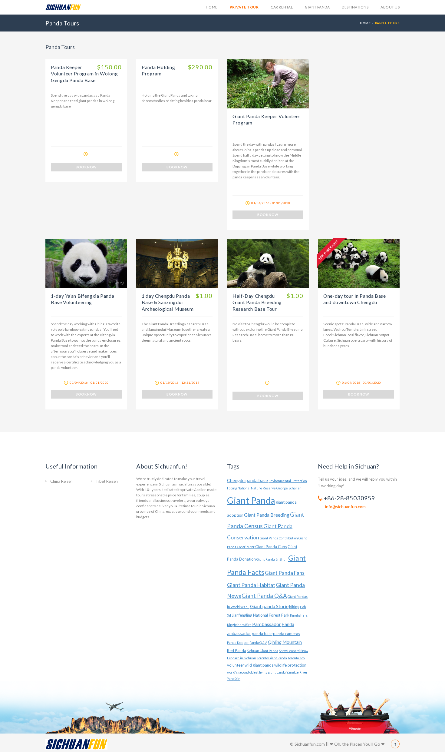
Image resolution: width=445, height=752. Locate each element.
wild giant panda (259, 665)
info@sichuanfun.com (345, 506)
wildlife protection (290, 665)
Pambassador (266, 624)
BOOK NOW (86, 167)
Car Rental (282, 7)
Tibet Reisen (107, 481)
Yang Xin (233, 679)
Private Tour (244, 7)
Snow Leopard (289, 651)
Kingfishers (299, 615)
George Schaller (288, 488)
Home (212, 7)
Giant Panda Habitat (251, 584)
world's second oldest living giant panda (256, 672)
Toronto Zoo (296, 658)
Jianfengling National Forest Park (260, 615)
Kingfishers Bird (239, 625)
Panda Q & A (258, 642)
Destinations (355, 7)
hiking (294, 606)
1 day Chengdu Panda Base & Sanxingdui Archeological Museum (168, 302)
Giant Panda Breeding (266, 515)
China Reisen (61, 481)
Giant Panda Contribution (279, 538)
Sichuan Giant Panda (262, 651)
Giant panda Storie (269, 606)
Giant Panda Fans (285, 573)
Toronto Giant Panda (272, 658)
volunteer (235, 665)
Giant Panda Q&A (264, 595)
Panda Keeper (238, 642)
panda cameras (286, 633)
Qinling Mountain (285, 642)
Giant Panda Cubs (271, 546)
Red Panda (236, 650)
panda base (262, 633)
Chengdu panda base (247, 480)
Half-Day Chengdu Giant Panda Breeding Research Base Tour (257, 302)
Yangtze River (297, 672)
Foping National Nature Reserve (251, 488)
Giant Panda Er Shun (272, 559)
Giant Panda (317, 7)
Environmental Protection (288, 481)
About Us (390, 7)
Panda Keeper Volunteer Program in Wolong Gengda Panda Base (84, 73)
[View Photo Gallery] (268, 83)
